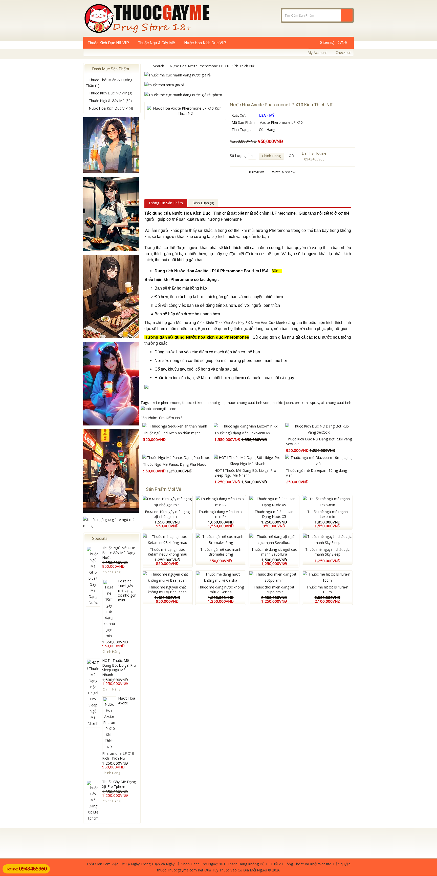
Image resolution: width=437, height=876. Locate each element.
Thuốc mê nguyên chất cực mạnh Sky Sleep (327, 552)
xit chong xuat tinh (336, 402)
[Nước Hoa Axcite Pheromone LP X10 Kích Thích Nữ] (185, 111)
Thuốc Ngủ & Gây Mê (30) (110, 100)
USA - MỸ (266, 115)
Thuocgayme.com (182, 870)
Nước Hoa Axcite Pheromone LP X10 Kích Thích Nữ (212, 66)
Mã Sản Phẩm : (244, 122)
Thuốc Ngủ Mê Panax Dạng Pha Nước (174, 464)
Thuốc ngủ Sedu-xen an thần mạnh (172, 433)
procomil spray (307, 402)
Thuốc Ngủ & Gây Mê (156, 42)
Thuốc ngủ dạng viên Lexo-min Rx (242, 433)
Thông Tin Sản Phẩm (165, 202)
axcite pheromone (165, 402)
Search (158, 66)
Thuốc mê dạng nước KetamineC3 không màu (167, 552)
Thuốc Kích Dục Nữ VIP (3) (110, 93)
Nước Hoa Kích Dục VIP (205, 42)
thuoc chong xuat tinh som (249, 402)
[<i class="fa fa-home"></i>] (145, 66)
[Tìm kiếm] (347, 15)
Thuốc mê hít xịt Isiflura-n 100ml (327, 589)
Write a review (283, 172)
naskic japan (283, 402)
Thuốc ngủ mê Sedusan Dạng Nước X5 (274, 514)
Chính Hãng (271, 155)
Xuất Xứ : (239, 115)
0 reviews (257, 172)
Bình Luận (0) (203, 202)
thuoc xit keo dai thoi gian (203, 402)
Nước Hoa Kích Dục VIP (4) (111, 108)
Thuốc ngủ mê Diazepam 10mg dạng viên (316, 473)
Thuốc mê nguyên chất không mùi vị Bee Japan (167, 589)
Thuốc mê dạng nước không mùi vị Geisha (221, 589)
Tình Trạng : (241, 129)
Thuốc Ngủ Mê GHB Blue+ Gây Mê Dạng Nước (118, 552)
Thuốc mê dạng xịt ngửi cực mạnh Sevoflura (274, 552)
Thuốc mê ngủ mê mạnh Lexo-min (327, 514)
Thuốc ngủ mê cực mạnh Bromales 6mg (220, 552)
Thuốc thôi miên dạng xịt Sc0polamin (274, 589)
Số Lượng (238, 155)
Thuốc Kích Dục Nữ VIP (108, 42)
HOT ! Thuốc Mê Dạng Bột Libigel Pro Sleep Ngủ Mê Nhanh (119, 667)
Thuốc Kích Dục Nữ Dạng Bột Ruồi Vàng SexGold (319, 441)
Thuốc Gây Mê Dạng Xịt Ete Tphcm (119, 784)
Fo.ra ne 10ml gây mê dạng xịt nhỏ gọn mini (127, 591)
